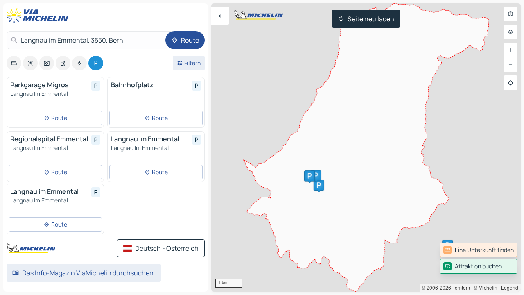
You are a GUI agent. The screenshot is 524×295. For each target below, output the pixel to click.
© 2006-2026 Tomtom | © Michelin (459, 287)
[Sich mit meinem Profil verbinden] (510, 14)
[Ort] (510, 82)
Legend (509, 287)
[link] (478, 250)
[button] (319, 185)
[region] (366, 147)
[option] (14, 63)
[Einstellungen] (510, 32)
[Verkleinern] (510, 64)
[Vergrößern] (510, 50)
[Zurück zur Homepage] (39, 16)
